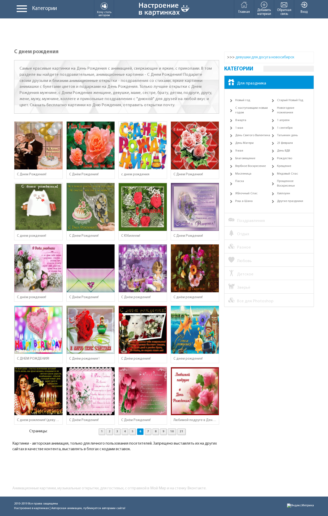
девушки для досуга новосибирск (264, 57)
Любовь (244, 261)
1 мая (239, 128)
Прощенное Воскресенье (286, 183)
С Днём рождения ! (84, 359)
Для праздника (251, 83)
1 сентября (285, 128)
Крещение (284, 166)
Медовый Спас (287, 173)
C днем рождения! (31, 236)
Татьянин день (287, 135)
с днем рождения (135, 174)
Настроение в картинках (31, 508)
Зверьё (243, 287)
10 (172, 431)
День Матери (244, 143)
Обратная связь (284, 12)
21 (181, 431)
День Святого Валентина (252, 135)
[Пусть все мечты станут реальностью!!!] (91, 207)
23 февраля (285, 143)
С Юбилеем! (130, 236)
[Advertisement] (164, 33)
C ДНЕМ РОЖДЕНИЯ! (33, 359)
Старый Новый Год (290, 100)
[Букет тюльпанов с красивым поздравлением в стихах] (143, 391)
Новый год (242, 100)
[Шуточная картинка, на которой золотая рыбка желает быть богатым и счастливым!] (195, 330)
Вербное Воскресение (250, 166)
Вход (304, 12)
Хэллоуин (283, 193)
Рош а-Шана (244, 201)
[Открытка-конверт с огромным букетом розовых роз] (91, 268)
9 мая (239, 150)
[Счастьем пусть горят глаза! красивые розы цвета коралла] (91, 146)
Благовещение (245, 158)
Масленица (243, 173)
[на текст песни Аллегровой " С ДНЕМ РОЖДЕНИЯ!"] (143, 146)
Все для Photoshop (255, 301)
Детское (245, 274)
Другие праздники (290, 201)
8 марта (240, 120)
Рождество (284, 158)
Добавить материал (264, 12)
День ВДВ (283, 150)
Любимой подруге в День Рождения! (195, 420)
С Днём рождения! (136, 297)
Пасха (239, 181)
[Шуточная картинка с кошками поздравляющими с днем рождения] (38, 207)
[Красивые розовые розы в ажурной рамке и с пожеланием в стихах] (91, 391)
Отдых (243, 234)
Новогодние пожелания (285, 110)
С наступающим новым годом (251, 110)
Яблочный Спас (246, 193)
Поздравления (251, 221)
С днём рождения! (31, 297)
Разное (244, 247)
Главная (244, 12)
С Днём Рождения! (84, 174)
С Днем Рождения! (31, 174)
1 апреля (283, 120)
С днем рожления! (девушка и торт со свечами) (38, 420)
